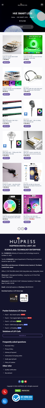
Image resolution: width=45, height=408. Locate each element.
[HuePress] (22, 4)
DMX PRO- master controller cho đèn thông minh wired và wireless (32, 153)
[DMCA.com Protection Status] (22, 390)
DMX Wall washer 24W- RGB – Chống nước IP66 (10, 121)
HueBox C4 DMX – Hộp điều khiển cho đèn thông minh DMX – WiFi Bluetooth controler (11, 185)
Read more (27, 221)
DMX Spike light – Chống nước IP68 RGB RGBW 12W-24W (12, 153)
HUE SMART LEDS (22, 17)
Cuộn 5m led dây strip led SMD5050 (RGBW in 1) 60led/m (12, 89)
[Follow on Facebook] (19, 381)
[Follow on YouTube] (25, 381)
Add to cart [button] (6, 62)
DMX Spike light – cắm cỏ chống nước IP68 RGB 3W (32, 121)
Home (13, 17)
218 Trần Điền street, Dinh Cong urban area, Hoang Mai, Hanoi (25, 271)
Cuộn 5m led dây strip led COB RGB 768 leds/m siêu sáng (33, 57)
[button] (3, 4)
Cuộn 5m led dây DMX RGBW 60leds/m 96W (10, 57)
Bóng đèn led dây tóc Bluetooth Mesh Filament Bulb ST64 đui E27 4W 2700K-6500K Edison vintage (32, 185)
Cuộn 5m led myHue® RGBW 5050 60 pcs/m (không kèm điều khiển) (12, 217)
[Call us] (22, 381)
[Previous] (19, 228)
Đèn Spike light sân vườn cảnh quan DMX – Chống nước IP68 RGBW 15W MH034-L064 (33, 89)
